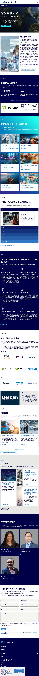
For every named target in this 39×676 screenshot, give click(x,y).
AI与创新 (3, 653)
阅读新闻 (26, 484)
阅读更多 (4, 444)
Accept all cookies (19, 669)
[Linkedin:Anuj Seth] (1, 581)
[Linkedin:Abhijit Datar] (20, 554)
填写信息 (4, 613)
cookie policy (10, 673)
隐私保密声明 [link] (3, 666)
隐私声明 (32, 623)
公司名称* (4, 604)
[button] (37, 2)
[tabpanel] (19, 217)
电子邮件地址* (24, 600)
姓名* (3, 600)
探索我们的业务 (5, 25)
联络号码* (23, 604)
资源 (2, 656)
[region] (12, 671)
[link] (9, 2)
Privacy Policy (28, 632)
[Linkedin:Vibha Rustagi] (1, 554)
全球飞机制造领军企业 (27, 435)
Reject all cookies (19, 672)
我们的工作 (3, 646)
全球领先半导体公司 (7, 435)
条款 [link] (2, 664)
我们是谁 (3, 650)
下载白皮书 (4, 504)
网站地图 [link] (2, 662)
